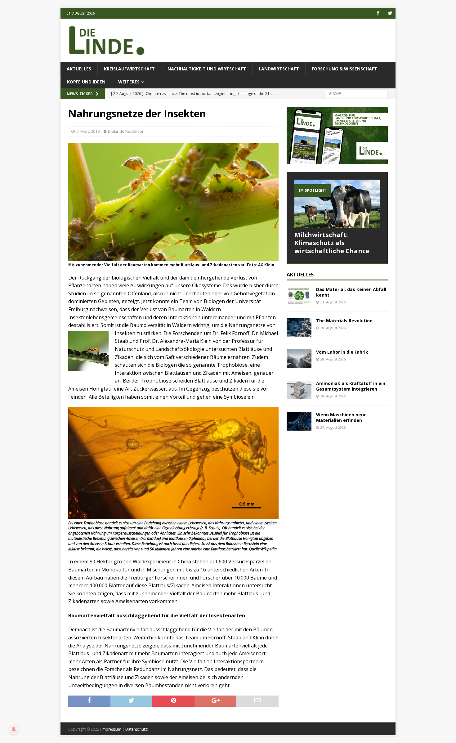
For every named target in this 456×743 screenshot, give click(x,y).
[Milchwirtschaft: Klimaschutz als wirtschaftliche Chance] (337, 204)
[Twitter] (390, 13)
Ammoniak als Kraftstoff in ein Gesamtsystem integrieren (350, 386)
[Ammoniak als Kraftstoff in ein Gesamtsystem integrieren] (299, 390)
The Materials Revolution (344, 321)
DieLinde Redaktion (126, 131)
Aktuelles (79, 69)
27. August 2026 (333, 427)
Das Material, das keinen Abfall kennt (351, 292)
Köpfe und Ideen (86, 82)
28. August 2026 (333, 359)
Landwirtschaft (279, 69)
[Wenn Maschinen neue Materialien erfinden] (299, 421)
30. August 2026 (333, 327)
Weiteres (129, 82)
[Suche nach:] (357, 93)
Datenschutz (136, 729)
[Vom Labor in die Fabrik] (299, 358)
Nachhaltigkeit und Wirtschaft (207, 69)
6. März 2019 (88, 131)
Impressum (111, 729)
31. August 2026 (333, 302)
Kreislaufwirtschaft (129, 69)
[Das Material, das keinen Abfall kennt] (299, 296)
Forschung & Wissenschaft (344, 69)
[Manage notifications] (14, 729)
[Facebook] (378, 13)
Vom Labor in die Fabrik (342, 352)
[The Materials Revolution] (299, 327)
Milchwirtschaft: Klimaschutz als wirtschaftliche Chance (331, 243)
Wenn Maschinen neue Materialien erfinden (341, 417)
